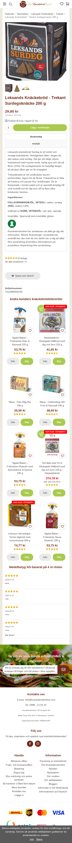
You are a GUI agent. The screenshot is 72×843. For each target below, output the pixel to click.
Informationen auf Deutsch (53, 791)
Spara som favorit (24, 276)
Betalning (19, 768)
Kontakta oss (19, 791)
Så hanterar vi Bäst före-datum (19, 783)
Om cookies (53, 776)
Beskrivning (36, 137)
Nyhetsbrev (53, 772)
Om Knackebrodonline (53, 765)
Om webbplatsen (53, 780)
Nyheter (53, 768)
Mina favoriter (19, 787)
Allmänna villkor (19, 761)
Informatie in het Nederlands (53, 787)
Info (13, 361)
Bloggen (53, 784)
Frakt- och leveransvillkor (19, 765)
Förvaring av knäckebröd (53, 761)
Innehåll (36, 144)
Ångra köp (19, 772)
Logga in (19, 795)
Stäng (39, 839)
